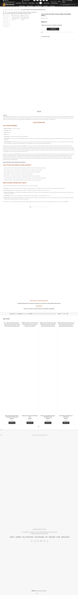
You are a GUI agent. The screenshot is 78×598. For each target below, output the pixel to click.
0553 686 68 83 (39, 306)
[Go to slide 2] (39, 426)
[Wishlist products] (72, 4)
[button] (12, 423)
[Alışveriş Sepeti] (74, 4)
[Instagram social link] (38, 541)
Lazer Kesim (10, 9)
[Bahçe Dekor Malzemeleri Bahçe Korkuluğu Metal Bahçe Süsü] (12, 368)
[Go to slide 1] (38, 426)
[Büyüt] (5, 11)
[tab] (39, 111)
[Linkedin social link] (64, 314)
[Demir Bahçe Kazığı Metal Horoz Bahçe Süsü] (66, 368)
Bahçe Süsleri (17, 9)
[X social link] (63, 314)
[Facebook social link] (61, 314)
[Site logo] (8, 4)
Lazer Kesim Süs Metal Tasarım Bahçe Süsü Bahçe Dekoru (44, 313)
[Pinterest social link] (41, 541)
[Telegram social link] (67, 314)
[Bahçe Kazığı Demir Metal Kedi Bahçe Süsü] (30, 368)
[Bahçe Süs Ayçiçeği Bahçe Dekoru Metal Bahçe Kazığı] (48, 368)
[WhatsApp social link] (66, 314)
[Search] (61, 4)
